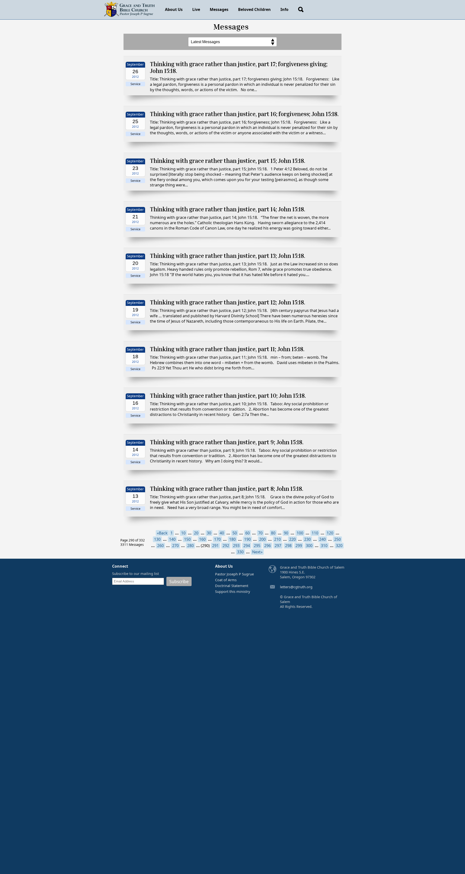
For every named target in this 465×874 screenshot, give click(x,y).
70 (260, 533)
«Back (162, 533)
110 (315, 533)
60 (247, 533)
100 (300, 533)
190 (247, 539)
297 (278, 545)
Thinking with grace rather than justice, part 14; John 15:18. (227, 209)
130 (157, 539)
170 (217, 539)
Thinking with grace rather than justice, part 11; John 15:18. (227, 349)
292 (226, 545)
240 (322, 539)
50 (234, 533)
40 (222, 533)
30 (209, 533)
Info (284, 9)
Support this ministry (232, 591)
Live (196, 9)
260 (160, 545)
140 (172, 539)
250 (337, 539)
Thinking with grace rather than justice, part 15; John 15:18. (227, 160)
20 (196, 533)
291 (215, 545)
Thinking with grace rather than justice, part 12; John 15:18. (227, 302)
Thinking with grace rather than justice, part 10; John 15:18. (228, 395)
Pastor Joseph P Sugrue (234, 574)
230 (307, 539)
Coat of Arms (226, 579)
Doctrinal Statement (231, 585)
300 (309, 545)
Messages (219, 9)
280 (190, 545)
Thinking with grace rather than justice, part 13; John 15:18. (227, 255)
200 (262, 539)
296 (267, 545)
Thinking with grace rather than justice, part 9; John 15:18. (226, 442)
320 (339, 545)
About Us (174, 9)
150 (187, 539)
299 (298, 545)
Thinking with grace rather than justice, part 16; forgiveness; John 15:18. (244, 114)
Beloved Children (254, 9)
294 (246, 545)
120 (330, 533)
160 (202, 539)
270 (175, 545)
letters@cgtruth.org (296, 586)
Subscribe (179, 581)
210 (277, 539)
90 (286, 533)
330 (240, 552)
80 (273, 533)
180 (232, 539)
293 (236, 545)
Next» (257, 552)
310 (324, 545)
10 (183, 533)
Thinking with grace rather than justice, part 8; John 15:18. (226, 488)
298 (288, 545)
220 (292, 539)
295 (257, 545)
